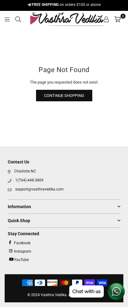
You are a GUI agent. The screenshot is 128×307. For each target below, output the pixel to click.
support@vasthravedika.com (39, 189)
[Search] (18, 19)
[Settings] (106, 19)
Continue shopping (64, 95)
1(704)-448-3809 (29, 180)
